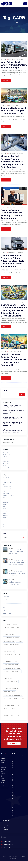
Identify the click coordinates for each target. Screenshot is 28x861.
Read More (5, 80)
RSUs (18, 705)
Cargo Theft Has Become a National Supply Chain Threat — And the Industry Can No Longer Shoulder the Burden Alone (13, 430)
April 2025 (5, 456)
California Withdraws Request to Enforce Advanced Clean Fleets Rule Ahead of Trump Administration (12, 261)
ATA (18, 627)
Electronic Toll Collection (8, 495)
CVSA (20, 654)
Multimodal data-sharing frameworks (13, 695)
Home (11, 22)
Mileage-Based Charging (9, 691)
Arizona (4, 480)
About (12, 769)
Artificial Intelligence (7, 482)
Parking (4, 504)
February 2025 (6, 461)
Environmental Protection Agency (12, 668)
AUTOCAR (6, 631)
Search (5, 390)
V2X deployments (15, 712)
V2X (3, 524)
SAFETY (4, 508)
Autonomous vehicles (9, 641)
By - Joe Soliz (4, 59)
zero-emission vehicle (9, 715)
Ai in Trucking (7, 624)
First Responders (16, 671)
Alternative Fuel (6, 478)
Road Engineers (15, 701)
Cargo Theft (12, 647)
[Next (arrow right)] (25, 430)
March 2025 (5, 459)
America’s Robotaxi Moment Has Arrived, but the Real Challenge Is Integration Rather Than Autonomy (13, 412)
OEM (10, 698)
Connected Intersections (10, 654)
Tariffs (4, 513)
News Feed (5, 831)
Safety (5, 708)
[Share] (26, 1)
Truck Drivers (13, 708)
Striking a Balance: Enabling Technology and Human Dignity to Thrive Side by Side (16, 573)
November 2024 (6, 468)
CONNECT (13, 743)
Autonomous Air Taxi (7, 486)
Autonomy (19, 641)
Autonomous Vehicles (8, 489)
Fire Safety (6, 671)
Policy (4, 506)
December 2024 (6, 465)
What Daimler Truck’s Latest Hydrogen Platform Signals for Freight (14, 65)
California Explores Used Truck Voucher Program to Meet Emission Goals (13, 111)
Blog (4, 827)
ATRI (4, 484)
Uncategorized (6, 522)
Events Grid (5, 829)
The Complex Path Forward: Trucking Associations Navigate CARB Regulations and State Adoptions (12, 161)
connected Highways (9, 651)
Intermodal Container (7, 500)
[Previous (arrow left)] (2, 430)
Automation (14, 631)
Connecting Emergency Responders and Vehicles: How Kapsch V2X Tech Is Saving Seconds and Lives (12, 424)
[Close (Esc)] (23, 1)
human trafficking (8, 678)
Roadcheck (6, 701)
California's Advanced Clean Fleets (12, 644)
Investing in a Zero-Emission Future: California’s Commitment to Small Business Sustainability (13, 359)
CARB (4, 491)
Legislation (5, 502)
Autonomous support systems (11, 637)
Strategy (5, 511)
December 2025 (6, 454)
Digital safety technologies (10, 658)
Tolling (4, 517)
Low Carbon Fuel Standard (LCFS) (11, 688)
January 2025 (6, 463)
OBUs (5, 698)
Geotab (11, 674)
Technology (5, 515)
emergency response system (11, 664)
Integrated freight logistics (11, 681)
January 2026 (6, 452)
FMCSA (4, 497)
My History (5, 825)
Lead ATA (12, 810)
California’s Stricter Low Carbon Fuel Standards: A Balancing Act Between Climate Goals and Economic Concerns (14, 310)
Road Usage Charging (9, 705)
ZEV (3, 526)
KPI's (18, 685)
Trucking (5, 519)
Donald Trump (6, 493)
